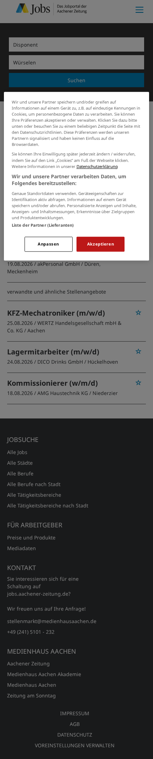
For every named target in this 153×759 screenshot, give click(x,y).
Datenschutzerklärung (97, 166)
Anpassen (48, 244)
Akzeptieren (100, 244)
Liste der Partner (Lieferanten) (43, 225)
